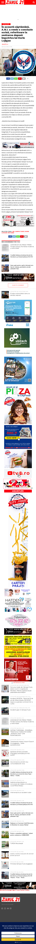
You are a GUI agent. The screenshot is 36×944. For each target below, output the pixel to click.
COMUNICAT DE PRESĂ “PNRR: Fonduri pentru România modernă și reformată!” (22, 246)
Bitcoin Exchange (6, 890)
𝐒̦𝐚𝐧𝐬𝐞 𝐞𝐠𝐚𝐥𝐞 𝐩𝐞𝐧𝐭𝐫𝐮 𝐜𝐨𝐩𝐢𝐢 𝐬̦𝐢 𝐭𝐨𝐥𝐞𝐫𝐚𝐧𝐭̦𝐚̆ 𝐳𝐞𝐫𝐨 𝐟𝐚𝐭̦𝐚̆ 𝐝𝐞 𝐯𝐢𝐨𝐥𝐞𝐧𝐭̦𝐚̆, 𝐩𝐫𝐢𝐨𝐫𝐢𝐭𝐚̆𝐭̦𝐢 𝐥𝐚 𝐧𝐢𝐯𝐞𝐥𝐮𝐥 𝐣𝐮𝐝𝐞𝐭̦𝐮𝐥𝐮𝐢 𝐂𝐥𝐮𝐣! (21, 266)
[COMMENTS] (28, 78)
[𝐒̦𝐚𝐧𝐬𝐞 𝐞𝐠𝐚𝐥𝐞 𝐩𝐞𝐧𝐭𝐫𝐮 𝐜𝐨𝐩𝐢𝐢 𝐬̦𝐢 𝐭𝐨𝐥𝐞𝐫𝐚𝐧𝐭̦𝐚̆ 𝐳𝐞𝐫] (5, 268)
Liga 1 (14, 890)
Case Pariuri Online (22, 890)
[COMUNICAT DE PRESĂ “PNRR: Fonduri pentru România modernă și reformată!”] (5, 247)
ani (13, 231)
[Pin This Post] (20, 78)
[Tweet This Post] (12, 78)
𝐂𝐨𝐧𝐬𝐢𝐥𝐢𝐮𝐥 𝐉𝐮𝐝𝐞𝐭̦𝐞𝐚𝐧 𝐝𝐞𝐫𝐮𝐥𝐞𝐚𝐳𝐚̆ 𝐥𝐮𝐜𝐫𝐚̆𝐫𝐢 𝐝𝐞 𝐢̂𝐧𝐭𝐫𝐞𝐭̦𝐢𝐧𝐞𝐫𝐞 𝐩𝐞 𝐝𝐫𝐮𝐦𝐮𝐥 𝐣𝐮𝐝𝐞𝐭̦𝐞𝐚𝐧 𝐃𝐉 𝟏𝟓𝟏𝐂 (21, 256)
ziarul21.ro (5, 44)
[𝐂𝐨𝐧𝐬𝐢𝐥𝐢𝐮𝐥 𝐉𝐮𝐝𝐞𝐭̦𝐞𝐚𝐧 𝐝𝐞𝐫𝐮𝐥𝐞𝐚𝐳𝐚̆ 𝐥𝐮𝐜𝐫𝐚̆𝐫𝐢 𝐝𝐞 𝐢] (5, 258)
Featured (11, 232)
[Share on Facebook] (8, 78)
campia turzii (19, 231)
